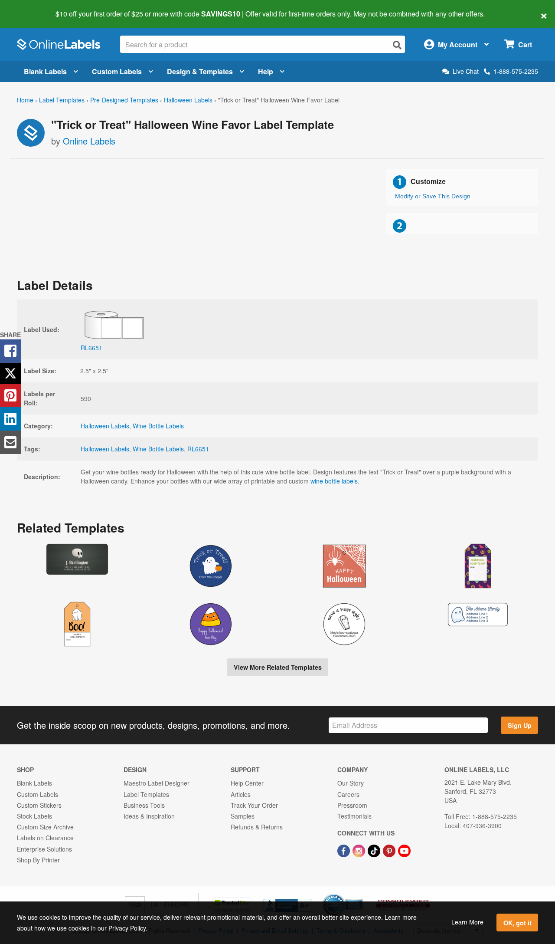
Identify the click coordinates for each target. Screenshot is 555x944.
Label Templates (62, 99)
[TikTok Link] (375, 849)
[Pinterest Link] (390, 849)
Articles (241, 794)
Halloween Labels (188, 99)
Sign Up (520, 725)
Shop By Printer (38, 859)
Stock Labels (34, 816)
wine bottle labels (334, 481)
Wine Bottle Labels (158, 425)
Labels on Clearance (45, 837)
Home (25, 99)
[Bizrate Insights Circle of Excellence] (360, 894)
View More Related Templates (278, 667)
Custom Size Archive (45, 826)
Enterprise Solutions (44, 849)
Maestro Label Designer (156, 783)
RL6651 (198, 448)
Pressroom (352, 805)
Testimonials (354, 816)
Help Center (247, 783)
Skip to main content (31, 7)
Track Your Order (254, 805)
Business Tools (144, 805)
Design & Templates (200, 71)
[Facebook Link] (344, 849)
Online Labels (89, 141)
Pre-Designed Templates (124, 99)
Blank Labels (45, 71)
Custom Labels (117, 71)
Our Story (350, 783)
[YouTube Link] (404, 849)
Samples (243, 816)
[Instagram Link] (360, 849)
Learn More (467, 922)
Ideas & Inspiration (149, 816)
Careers (348, 794)
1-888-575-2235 (515, 71)
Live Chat (466, 71)
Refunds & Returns (257, 826)
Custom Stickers (39, 805)
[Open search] (397, 45)
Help (265, 71)
